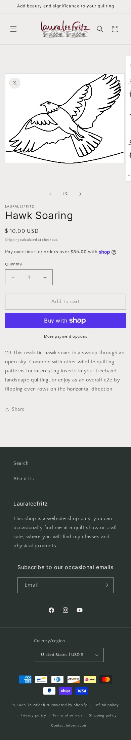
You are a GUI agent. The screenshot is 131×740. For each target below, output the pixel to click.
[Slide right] (80, 194)
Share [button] (18, 409)
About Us (23, 479)
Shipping (12, 240)
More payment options (65, 336)
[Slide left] (50, 194)
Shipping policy (103, 715)
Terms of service (67, 715)
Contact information (68, 726)
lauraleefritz (39, 705)
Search (21, 463)
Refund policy (106, 705)
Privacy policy (33, 715)
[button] (13, 29)
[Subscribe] (105, 585)
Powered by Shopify (69, 705)
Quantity (13, 264)
